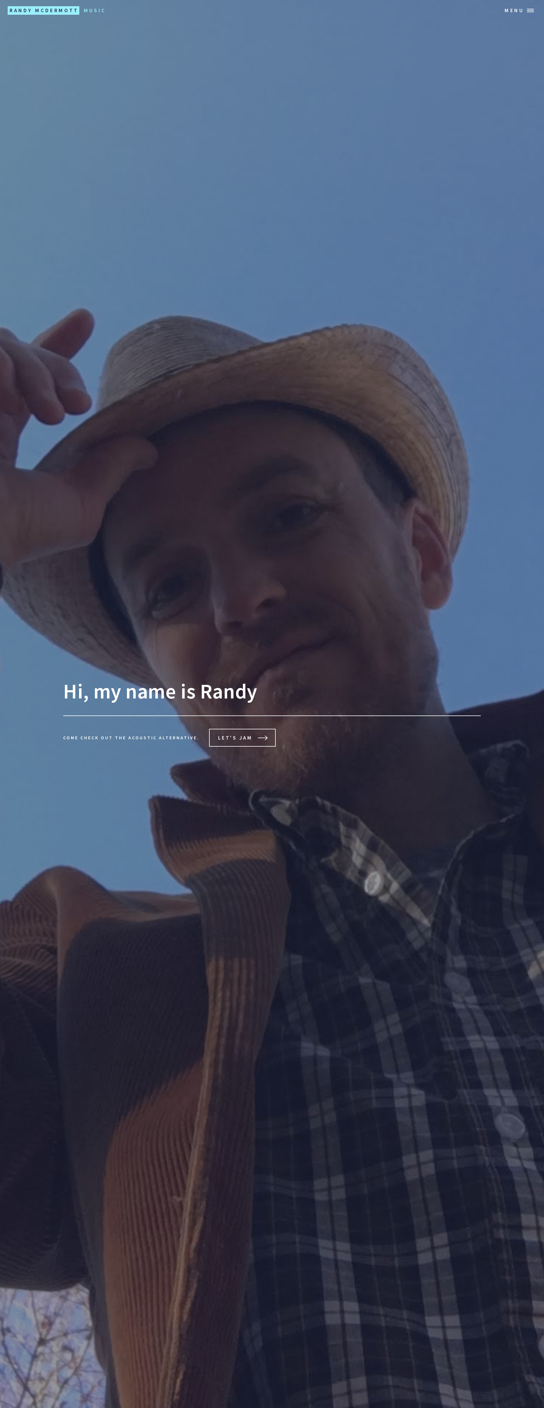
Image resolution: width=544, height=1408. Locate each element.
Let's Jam (235, 737)
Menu (514, 10)
